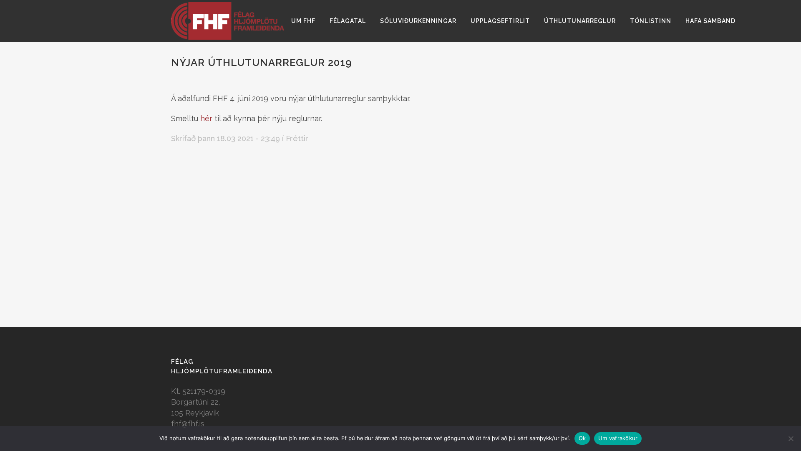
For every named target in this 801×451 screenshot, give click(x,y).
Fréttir (297, 138)
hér (206, 118)
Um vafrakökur (617, 438)
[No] (790, 438)
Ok (582, 438)
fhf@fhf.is (187, 423)
